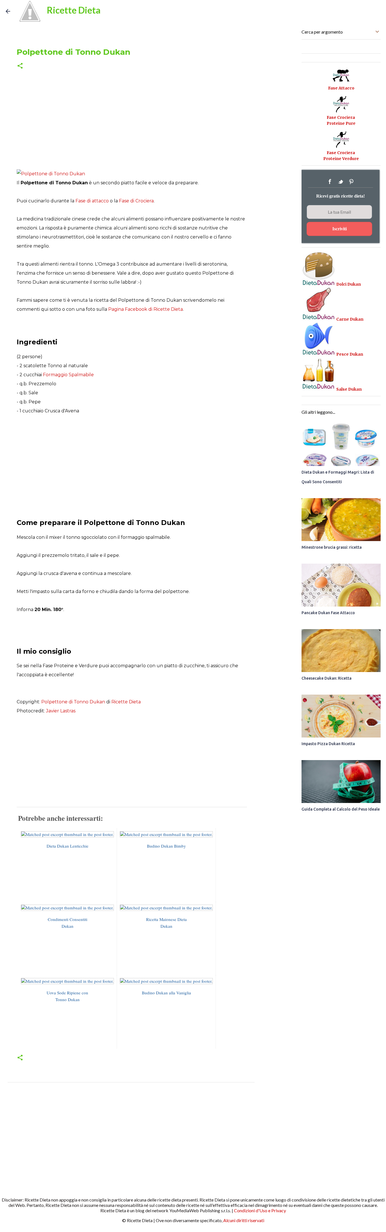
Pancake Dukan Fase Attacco (328, 612)
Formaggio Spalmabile (68, 374)
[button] (20, 66)
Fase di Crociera (136, 200)
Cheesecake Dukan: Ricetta (327, 678)
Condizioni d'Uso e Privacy (260, 1210)
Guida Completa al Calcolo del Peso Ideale (341, 809)
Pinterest (351, 182)
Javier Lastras (60, 711)
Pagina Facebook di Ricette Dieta (145, 309)
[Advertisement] (131, 120)
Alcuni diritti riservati (243, 1220)
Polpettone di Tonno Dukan (73, 701)
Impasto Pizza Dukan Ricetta (328, 743)
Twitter (340, 182)
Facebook (330, 182)
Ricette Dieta (74, 10)
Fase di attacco (92, 200)
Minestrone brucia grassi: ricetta (332, 547)
